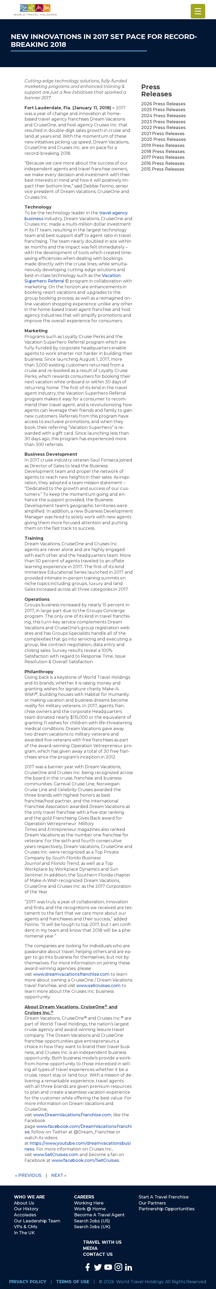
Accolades (25, 1214)
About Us (24, 1203)
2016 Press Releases (163, 163)
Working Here (89, 1203)
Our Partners (152, 1203)
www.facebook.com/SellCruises (85, 1160)
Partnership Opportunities (167, 1208)
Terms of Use (72, 1281)
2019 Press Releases (163, 145)
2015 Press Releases (162, 169)
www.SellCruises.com (55, 1154)
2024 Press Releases (163, 115)
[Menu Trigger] (198, 11)
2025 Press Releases (163, 109)
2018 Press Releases (163, 151)
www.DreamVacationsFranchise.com (72, 1114)
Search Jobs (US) (92, 1220)
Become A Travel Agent (99, 1214)
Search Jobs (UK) (92, 1226)
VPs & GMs (25, 1226)
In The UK (24, 1232)
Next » (58, 1175)
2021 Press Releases (163, 133)
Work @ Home (90, 1208)
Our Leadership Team (37, 1220)
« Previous (28, 1175)
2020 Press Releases (163, 139)
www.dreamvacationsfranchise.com (71, 974)
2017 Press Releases (163, 157)
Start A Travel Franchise (164, 1196)
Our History (26, 1208)
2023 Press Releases (163, 121)
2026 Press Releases (163, 103)
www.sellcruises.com (98, 985)
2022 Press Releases (163, 127)
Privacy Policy (27, 1281)
